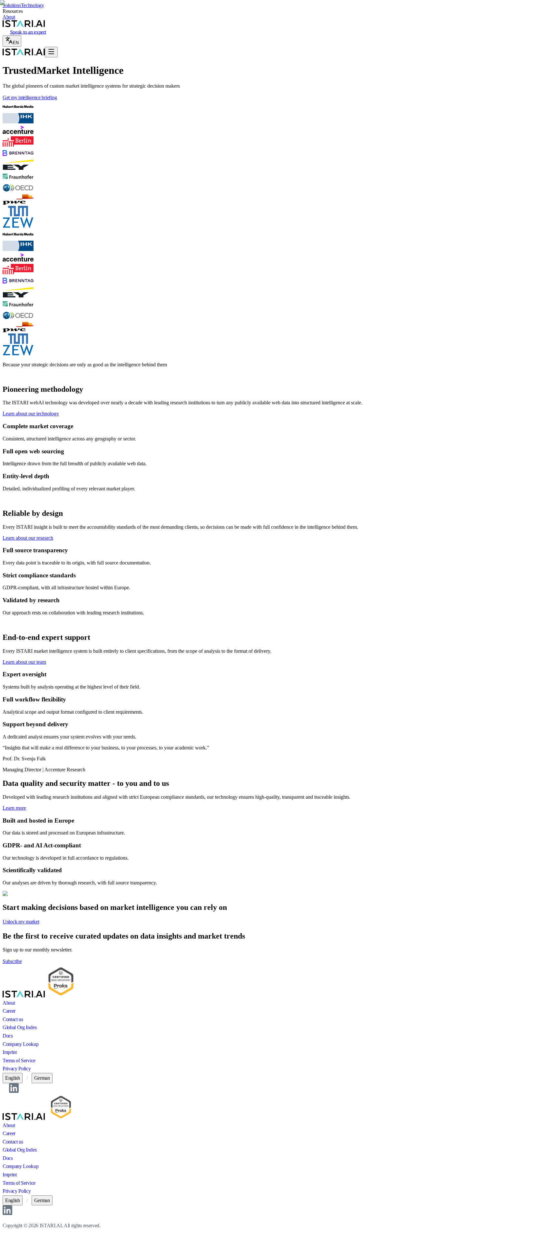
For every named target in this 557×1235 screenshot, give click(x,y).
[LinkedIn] (14, 1091)
